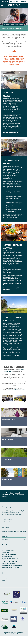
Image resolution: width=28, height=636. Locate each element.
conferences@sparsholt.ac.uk (16, 389)
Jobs (3, 549)
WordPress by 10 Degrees (16, 633)
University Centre (14, 1)
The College (5, 1)
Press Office (5, 539)
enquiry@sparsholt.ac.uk (19, 531)
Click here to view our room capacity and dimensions (11, 131)
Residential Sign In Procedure (10, 567)
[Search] (25, 5)
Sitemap (4, 580)
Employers (23, 1)
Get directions (8, 519)
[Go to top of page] (14, 500)
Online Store (5, 560)
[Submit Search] (26, 5)
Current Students (7, 556)
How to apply (5, 536)
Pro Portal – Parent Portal (9, 562)
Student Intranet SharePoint (10, 558)
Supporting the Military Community (12, 565)
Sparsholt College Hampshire (14, 5)
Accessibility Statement (8, 563)
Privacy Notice (6, 579)
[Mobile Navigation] (2, 5)
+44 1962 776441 (7, 531)
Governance (5, 552)
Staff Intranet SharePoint (9, 554)
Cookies (4, 577)
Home (11, 492)
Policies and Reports (8, 550)
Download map (8, 521)
